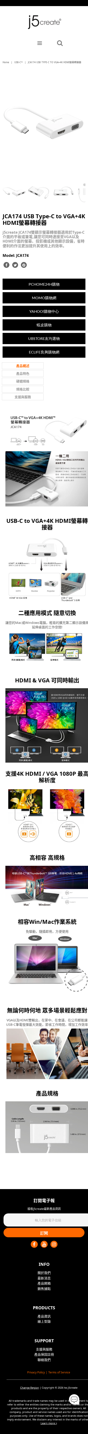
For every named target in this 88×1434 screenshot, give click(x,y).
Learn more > (49, 1423)
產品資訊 (44, 1316)
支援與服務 (44, 1349)
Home (6, 62)
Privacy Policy (36, 1372)
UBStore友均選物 (44, 338)
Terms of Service (59, 1372)
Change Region (29, 1387)
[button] (74, 1399)
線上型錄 (44, 1321)
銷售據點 (44, 1288)
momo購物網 (44, 297)
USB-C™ (18, 62)
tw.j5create (70, 1387)
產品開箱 (44, 1283)
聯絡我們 (44, 1360)
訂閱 (44, 1233)
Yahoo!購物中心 (44, 311)
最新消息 (44, 1278)
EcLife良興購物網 (44, 352)
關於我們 (44, 1272)
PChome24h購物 (44, 284)
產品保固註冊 (44, 1354)
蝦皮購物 (44, 325)
